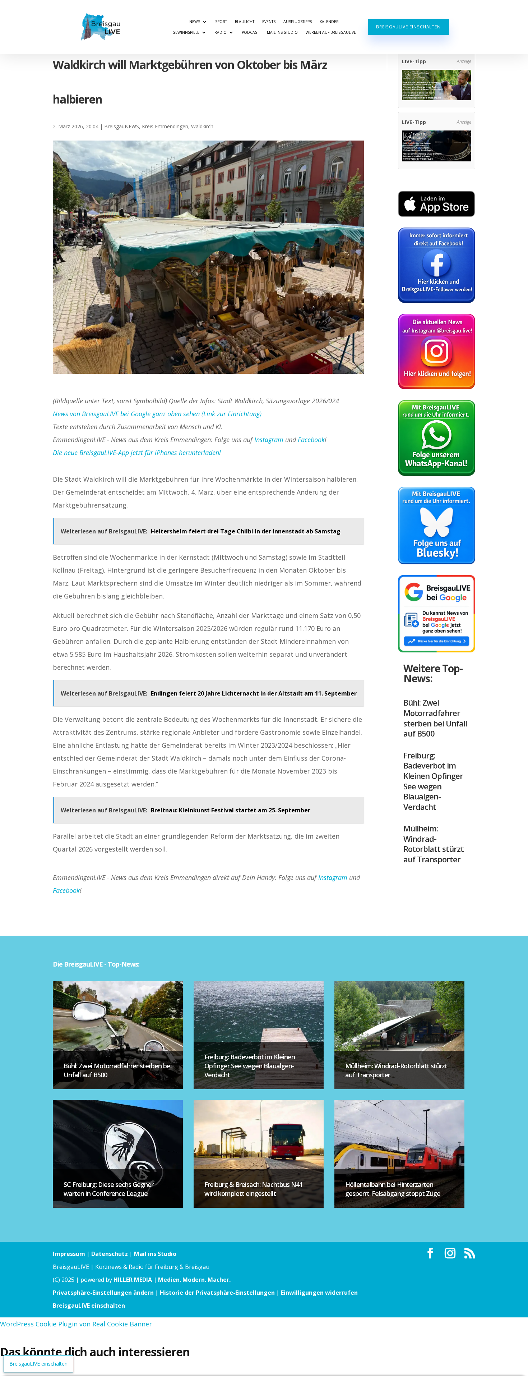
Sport (221, 21)
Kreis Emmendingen (165, 126)
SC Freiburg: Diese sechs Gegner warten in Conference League (108, 1189)
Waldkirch (202, 126)
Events (268, 21)
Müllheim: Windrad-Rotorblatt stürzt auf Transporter (433, 843)
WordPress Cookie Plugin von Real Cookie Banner (76, 1324)
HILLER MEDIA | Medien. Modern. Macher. (172, 1280)
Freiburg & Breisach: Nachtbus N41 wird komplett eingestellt (253, 1189)
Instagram (268, 439)
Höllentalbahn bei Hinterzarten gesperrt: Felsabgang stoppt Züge (392, 1189)
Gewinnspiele (185, 32)
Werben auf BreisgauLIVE (331, 32)
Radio (220, 32)
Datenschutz (109, 1254)
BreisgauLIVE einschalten (408, 26)
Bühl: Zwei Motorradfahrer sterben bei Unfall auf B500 (435, 718)
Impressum (69, 1254)
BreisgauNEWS (121, 126)
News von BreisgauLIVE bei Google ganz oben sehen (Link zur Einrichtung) (157, 413)
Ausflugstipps (297, 21)
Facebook (311, 439)
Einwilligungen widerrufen (319, 1293)
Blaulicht (244, 21)
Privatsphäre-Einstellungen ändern (103, 1293)
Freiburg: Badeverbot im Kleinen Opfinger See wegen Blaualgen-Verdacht (433, 781)
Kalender (329, 21)
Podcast (250, 32)
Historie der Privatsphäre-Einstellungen (217, 1293)
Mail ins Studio (282, 32)
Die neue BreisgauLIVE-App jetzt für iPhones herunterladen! (137, 452)
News (194, 21)
